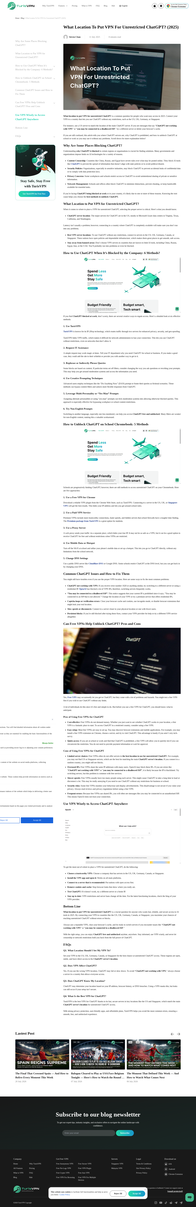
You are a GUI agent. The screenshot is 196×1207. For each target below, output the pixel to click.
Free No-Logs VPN (63, 1168)
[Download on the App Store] (154, 6)
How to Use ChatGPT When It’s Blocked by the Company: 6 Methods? (34, 67)
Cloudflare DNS (96, 563)
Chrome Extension (176, 1174)
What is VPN (87, 6)
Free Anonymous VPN (64, 1164)
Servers (114, 1159)
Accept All (137, 1194)
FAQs (18, 136)
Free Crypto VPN (62, 1173)
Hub (113, 6)
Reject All (118, 1194)
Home (17, 18)
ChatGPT (75, 164)
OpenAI (82, 589)
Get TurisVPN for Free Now (34, 194)
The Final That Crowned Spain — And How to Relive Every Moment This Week (41, 1075)
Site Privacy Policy (143, 1168)
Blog (105, 6)
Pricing (74, 6)
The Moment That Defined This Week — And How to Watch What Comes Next (153, 1075)
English (124, 6)
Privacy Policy (141, 1173)
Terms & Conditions (143, 1164)
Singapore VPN (117, 1164)
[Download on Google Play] (161, 6)
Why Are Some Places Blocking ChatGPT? (31, 43)
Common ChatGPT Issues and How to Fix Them (34, 92)
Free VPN (72, 697)
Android (172, 1169)
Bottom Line (21, 127)
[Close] (145, 1189)
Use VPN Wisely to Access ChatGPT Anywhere (30, 117)
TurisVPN (68, 331)
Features (61, 6)
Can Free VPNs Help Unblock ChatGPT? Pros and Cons (30, 104)
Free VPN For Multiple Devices (87, 1178)
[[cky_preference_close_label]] (52, 719)
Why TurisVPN (48, 6)
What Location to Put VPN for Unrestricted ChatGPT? (30, 55)
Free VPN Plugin (84, 1168)
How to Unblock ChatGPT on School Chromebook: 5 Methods (33, 80)
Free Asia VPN (83, 1173)
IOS (170, 1164)
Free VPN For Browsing (65, 1177)
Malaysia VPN (116, 1168)
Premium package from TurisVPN (82, 521)
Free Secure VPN (84, 1164)
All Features (18, 1168)
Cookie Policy (64, 1195)
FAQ (97, 6)
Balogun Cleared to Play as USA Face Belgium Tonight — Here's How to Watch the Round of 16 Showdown (97, 1075)
